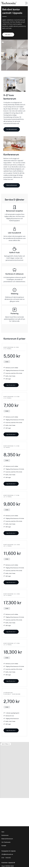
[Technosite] (9, 3)
